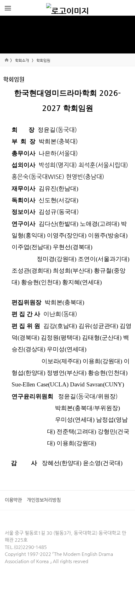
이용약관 (13, 499)
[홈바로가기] (67, 8)
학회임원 (43, 60)
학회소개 (22, 60)
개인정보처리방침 (44, 499)
